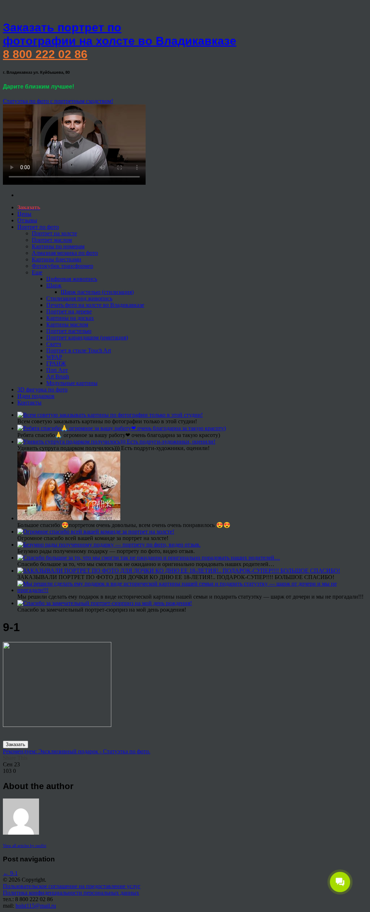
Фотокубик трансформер (62, 266)
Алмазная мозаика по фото (65, 253)
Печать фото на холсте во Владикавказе (95, 305)
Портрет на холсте (54, 233)
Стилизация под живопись (79, 298)
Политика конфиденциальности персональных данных (71, 893)
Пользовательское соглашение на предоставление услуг (72, 886)
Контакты (29, 402)
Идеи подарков (36, 396)
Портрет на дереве (69, 311)
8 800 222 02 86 (45, 54)
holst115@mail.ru (36, 906)
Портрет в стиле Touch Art (78, 350)
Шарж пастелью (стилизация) (97, 292)
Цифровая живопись (71, 279)
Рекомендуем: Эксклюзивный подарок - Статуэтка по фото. (76, 751)
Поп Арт (57, 370)
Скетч (53, 344)
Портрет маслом (52, 240)
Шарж (53, 285)
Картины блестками (56, 259)
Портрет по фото (38, 227)
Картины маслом (67, 324)
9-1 (10, 873)
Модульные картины (72, 383)
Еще (37, 272)
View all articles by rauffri (24, 845)
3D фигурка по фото (42, 389)
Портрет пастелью (68, 331)
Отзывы (27, 220)
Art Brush (57, 376)
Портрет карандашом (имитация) (87, 337)
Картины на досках (70, 318)
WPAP (54, 357)
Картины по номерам (58, 246)
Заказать (15, 744)
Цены (24, 214)
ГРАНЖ (56, 363)
